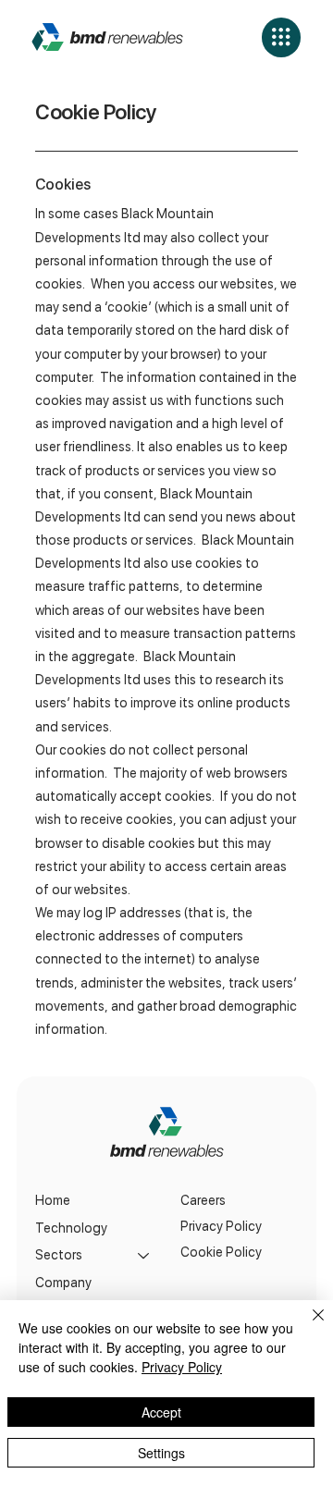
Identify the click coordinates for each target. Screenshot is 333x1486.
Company (63, 1282)
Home (52, 1200)
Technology (71, 1228)
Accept (161, 1412)
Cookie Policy (221, 1252)
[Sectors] (144, 1256)
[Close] (307, 1326)
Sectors (58, 1254)
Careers (203, 1200)
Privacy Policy (221, 1226)
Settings (161, 1452)
